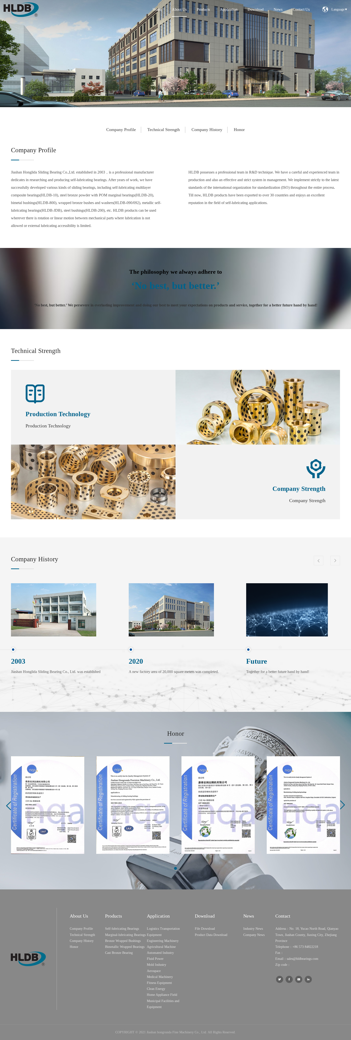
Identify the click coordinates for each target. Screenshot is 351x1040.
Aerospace (154, 971)
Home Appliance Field (162, 995)
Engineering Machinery (163, 941)
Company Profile (121, 129)
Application (229, 9)
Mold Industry (156, 964)
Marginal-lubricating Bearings (125, 935)
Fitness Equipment (159, 983)
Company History (206, 129)
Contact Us (301, 9)
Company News (254, 935)
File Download (205, 928)
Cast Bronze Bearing (119, 953)
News (278, 9)
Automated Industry (160, 953)
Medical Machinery (160, 977)
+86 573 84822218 (305, 947)
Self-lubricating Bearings (122, 928)
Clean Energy (156, 989)
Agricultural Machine (161, 947)
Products (203, 9)
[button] (175, 868)
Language (339, 9)
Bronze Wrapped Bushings (123, 941)
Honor (239, 129)
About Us (179, 9)
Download (256, 9)
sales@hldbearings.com (302, 959)
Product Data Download (211, 935)
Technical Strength (163, 129)
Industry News (253, 928)
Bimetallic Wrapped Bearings (124, 947)
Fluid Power (155, 959)
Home (157, 9)
